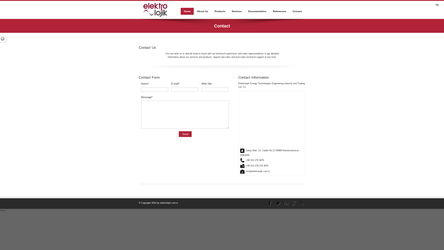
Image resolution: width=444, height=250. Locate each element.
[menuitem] (202, 11)
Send (185, 134)
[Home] (155, 9)
